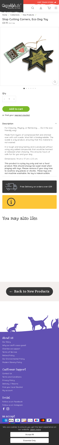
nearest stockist (22, 115)
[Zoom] (54, 81)
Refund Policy (8, 355)
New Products (28, 15)
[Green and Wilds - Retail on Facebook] (3, 408)
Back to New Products (31, 291)
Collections (14, 15)
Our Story (6, 342)
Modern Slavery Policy (12, 362)
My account (7, 390)
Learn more (35, 429)
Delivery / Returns (10, 384)
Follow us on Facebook (12, 401)
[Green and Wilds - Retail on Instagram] (7, 408)
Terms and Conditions (11, 377)
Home (4, 15)
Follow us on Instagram (12, 405)
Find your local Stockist (12, 387)
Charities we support (11, 349)
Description (7, 123)
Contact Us (7, 373)
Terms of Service (9, 352)
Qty (4, 93)
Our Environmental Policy (13, 359)
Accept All (29, 434)
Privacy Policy (8, 380)
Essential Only (29, 440)
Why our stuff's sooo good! (14, 345)
